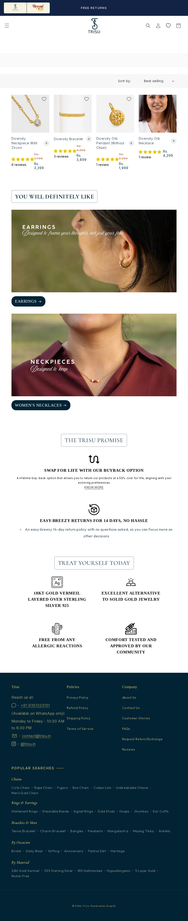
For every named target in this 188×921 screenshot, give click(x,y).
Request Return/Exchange (142, 739)
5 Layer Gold (145, 871)
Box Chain (81, 788)
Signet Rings (83, 811)
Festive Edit (97, 851)
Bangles (76, 831)
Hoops (124, 811)
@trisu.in (28, 744)
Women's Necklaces (38, 405)
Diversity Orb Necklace (149, 141)
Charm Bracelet (53, 831)
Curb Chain (20, 788)
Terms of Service (80, 729)
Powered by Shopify (103, 905)
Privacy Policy (77, 697)
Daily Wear (35, 851)
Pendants (95, 831)
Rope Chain (43, 788)
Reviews (128, 749)
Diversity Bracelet (68, 139)
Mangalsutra (118, 831)
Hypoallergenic (118, 871)
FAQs (126, 729)
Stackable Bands (55, 811)
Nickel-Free (20, 876)
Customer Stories (136, 718)
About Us (129, 697)
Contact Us (131, 708)
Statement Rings (24, 811)
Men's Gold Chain (24, 793)
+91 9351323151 (35, 705)
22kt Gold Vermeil (25, 871)
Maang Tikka (143, 831)
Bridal (16, 851)
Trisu (86, 905)
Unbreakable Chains (132, 788)
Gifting (54, 851)
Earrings (26, 301)
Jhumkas (141, 811)
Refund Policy (77, 708)
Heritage (117, 851)
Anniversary (73, 851)
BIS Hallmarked (90, 871)
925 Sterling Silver (58, 871)
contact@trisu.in (36, 736)
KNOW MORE (93, 487)
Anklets (164, 831)
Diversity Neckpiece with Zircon (24, 143)
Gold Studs (106, 811)
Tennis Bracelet (23, 831)
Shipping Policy (78, 718)
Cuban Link (102, 788)
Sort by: (124, 81)
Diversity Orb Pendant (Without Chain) (110, 143)
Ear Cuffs (161, 811)
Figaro (62, 788)
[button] (7, 26)
